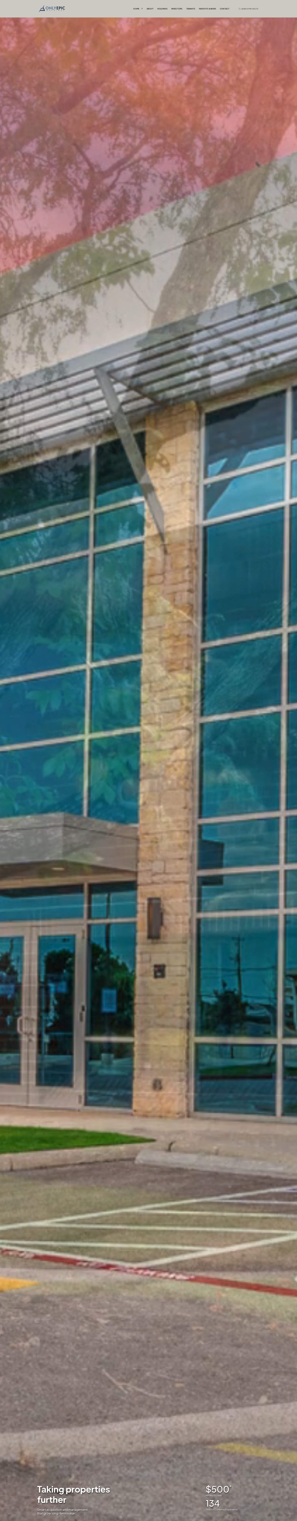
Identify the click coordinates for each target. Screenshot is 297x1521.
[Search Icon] (248, 8)
